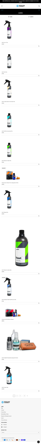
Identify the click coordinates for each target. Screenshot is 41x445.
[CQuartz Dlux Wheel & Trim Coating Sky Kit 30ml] (20, 174)
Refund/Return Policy (4, 414)
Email (3, 432)
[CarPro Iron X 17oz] (20, 30)
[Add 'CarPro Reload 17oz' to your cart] (38, 215)
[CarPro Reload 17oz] (20, 200)
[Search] (38, 10)
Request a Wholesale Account (6, 416)
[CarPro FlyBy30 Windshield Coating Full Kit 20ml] (20, 341)
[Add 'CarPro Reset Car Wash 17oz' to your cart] (38, 164)
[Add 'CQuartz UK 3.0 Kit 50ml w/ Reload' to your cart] (38, 322)
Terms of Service (4, 420)
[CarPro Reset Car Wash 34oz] (20, 244)
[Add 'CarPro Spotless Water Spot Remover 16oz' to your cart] (38, 303)
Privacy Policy (3, 412)
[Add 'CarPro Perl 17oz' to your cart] (38, 75)
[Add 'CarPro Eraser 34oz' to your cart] (38, 390)
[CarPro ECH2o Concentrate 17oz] (20, 119)
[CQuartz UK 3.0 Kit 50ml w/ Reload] (20, 312)
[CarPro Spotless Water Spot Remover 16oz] (20, 287)
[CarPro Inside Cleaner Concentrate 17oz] (20, 89)
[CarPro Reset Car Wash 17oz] (20, 148)
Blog (2, 408)
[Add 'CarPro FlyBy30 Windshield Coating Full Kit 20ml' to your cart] (38, 361)
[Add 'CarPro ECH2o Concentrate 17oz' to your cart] (38, 134)
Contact (2, 410)
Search (2, 418)
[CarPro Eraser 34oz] (20, 375)
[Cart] (38, 6)
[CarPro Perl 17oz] (20, 60)
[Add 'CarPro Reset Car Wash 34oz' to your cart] (38, 273)
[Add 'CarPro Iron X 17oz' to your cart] (38, 46)
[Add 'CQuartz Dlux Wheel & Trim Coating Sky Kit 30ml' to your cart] (38, 186)
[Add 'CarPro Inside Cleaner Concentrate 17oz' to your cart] (38, 105)
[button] (2, 6)
